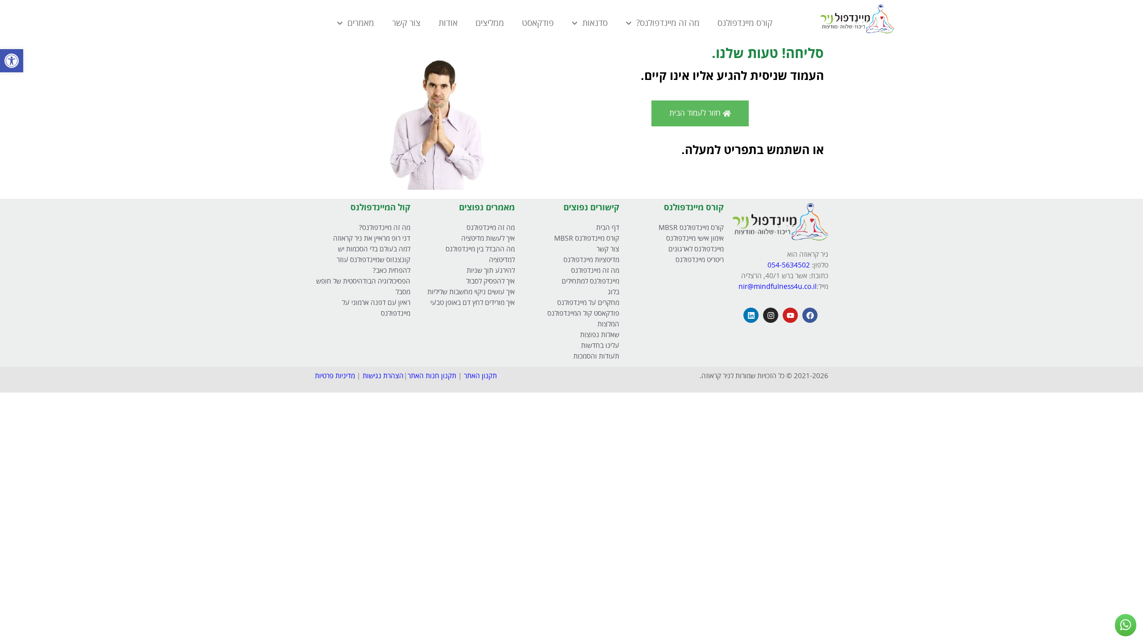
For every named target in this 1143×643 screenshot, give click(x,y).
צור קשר (406, 23)
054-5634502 (790, 265)
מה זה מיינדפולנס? (668, 23)
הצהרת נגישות (383, 376)
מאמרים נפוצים (487, 207)
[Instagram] (770, 315)
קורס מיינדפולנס (745, 23)
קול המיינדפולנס (380, 207)
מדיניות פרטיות (335, 376)
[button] (11, 60)
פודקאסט (538, 23)
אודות (448, 23)
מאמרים (360, 23)
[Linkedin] (751, 315)
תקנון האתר (480, 376)
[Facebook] (810, 315)
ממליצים (490, 23)
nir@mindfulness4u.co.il (777, 287)
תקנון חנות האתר (432, 376)
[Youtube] (790, 315)
